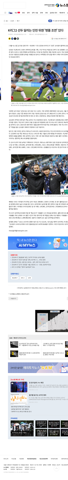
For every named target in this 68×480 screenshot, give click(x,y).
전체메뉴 (5, 13)
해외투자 (62, 13)
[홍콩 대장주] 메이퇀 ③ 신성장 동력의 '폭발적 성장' (29, 353)
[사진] (19, 387)
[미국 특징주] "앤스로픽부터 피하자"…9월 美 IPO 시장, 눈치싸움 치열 (29, 344)
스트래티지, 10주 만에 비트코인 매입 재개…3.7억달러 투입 (53, 344)
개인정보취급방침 (31, 459)
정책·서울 (35, 13)
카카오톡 (9, 38)
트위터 (15, 38)
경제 (41, 13)
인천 (29, 278)
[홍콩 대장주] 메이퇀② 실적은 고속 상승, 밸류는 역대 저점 (53, 353)
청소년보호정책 (44, 459)
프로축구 (14, 278)
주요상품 (13, 459)
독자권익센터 (54, 459)
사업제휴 (21, 459)
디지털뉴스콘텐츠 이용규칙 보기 (19, 294)
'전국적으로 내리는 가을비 (19, 432)
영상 (16, 13)
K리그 (23, 278)
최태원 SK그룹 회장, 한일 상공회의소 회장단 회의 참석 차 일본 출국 (41, 432)
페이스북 (12, 38)
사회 (46, 13)
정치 (28, 13)
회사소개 (6, 459)
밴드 (18, 38)
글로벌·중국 (53, 13)
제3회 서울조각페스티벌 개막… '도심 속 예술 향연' (54, 432)
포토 (23, 13)
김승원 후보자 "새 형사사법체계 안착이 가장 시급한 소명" (41, 424)
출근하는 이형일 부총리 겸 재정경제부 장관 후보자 (54, 424)
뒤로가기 (13, 298)
